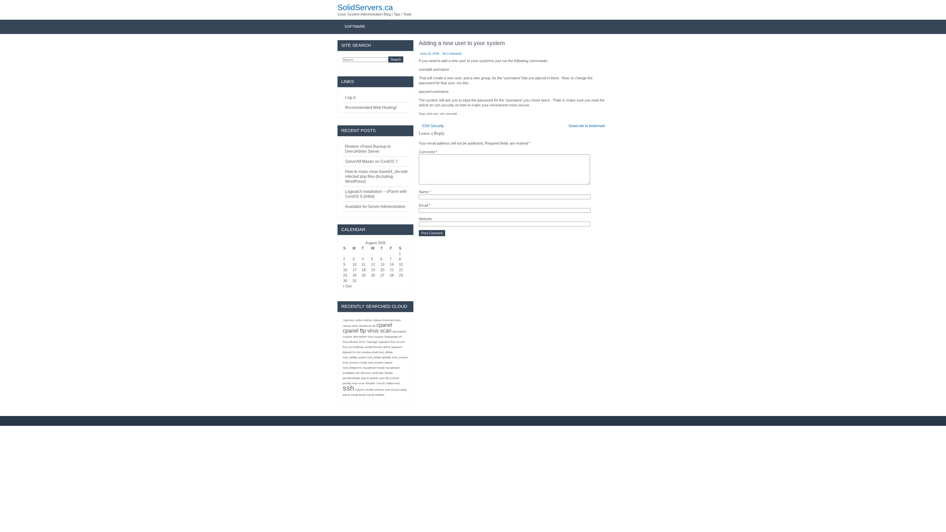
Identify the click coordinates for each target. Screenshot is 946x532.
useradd (451, 114)
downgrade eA (393, 336)
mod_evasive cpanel (380, 362)
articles (368, 320)
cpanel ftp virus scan (367, 331)
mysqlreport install (373, 367)
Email (424, 205)
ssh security (444, 105)
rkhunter (370, 383)
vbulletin (379, 394)
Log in (350, 97)
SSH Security (433, 126)
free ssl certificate (353, 347)
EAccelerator (350, 341)
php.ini (365, 378)
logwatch (396, 347)
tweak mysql (366, 394)
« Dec (347, 286)
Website (425, 219)
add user (432, 114)
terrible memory (374, 389)
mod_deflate (385, 352)
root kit (380, 383)
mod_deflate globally (379, 357)
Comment (428, 152)
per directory (363, 372)
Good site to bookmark (587, 126)
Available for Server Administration (375, 206)
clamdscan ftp (367, 325)
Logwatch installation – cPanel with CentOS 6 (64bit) (376, 194)
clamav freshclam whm (387, 320)
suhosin (359, 389)
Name (425, 192)
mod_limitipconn (352, 367)
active (359, 320)
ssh (442, 114)
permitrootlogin (351, 378)
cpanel (384, 325)
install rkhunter (373, 347)
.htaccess (349, 320)
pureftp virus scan (353, 383)
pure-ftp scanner (389, 378)
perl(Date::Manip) (382, 372)
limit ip (386, 347)
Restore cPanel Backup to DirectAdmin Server (368, 148)
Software (354, 26)
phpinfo (374, 378)
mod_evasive (400, 357)
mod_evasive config (355, 362)
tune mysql (391, 389)
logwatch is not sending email (360, 352)
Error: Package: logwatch (374, 341)
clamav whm (350, 325)
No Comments (452, 53)
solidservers (393, 383)
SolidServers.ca (365, 7)
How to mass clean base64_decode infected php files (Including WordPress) (376, 176)
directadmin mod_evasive (368, 336)
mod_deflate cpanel (354, 357)
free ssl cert (397, 341)
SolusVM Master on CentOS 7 (371, 161)
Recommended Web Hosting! (371, 107)
